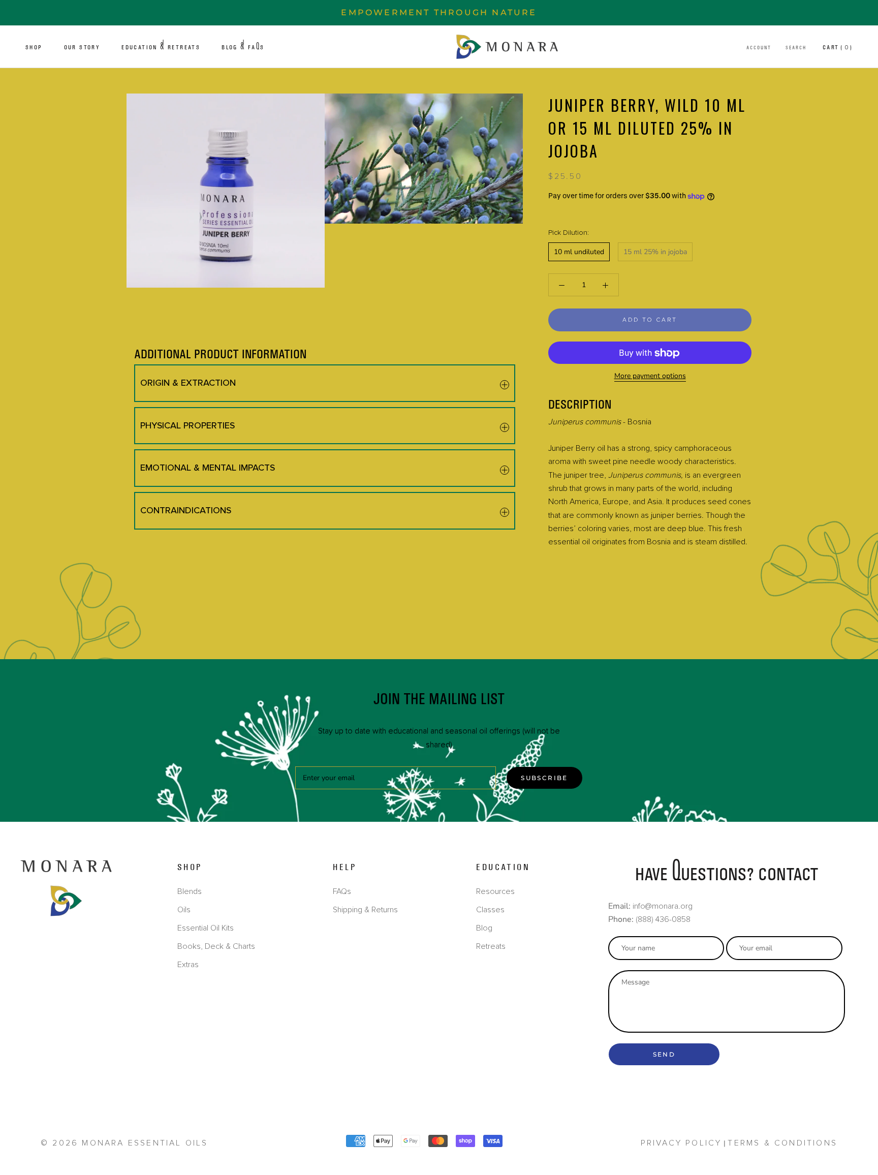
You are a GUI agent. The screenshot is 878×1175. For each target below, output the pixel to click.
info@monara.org (663, 906)
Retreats (491, 946)
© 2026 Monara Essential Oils (124, 1143)
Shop (34, 47)
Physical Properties (187, 425)
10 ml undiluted (579, 252)
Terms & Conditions (782, 1143)
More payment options (650, 376)
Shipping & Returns (365, 910)
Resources (495, 891)
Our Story (82, 47)
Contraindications (185, 510)
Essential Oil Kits (205, 928)
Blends (189, 891)
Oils (184, 910)
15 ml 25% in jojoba (655, 252)
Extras (188, 965)
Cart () (838, 47)
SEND (664, 1054)
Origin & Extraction (188, 382)
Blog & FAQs (243, 47)
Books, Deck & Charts (216, 946)
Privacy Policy (681, 1143)
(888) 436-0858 (663, 919)
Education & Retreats (160, 47)
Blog (484, 928)
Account (758, 48)
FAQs (342, 891)
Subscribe (544, 778)
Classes (490, 910)
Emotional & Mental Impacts (207, 467)
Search (796, 48)
